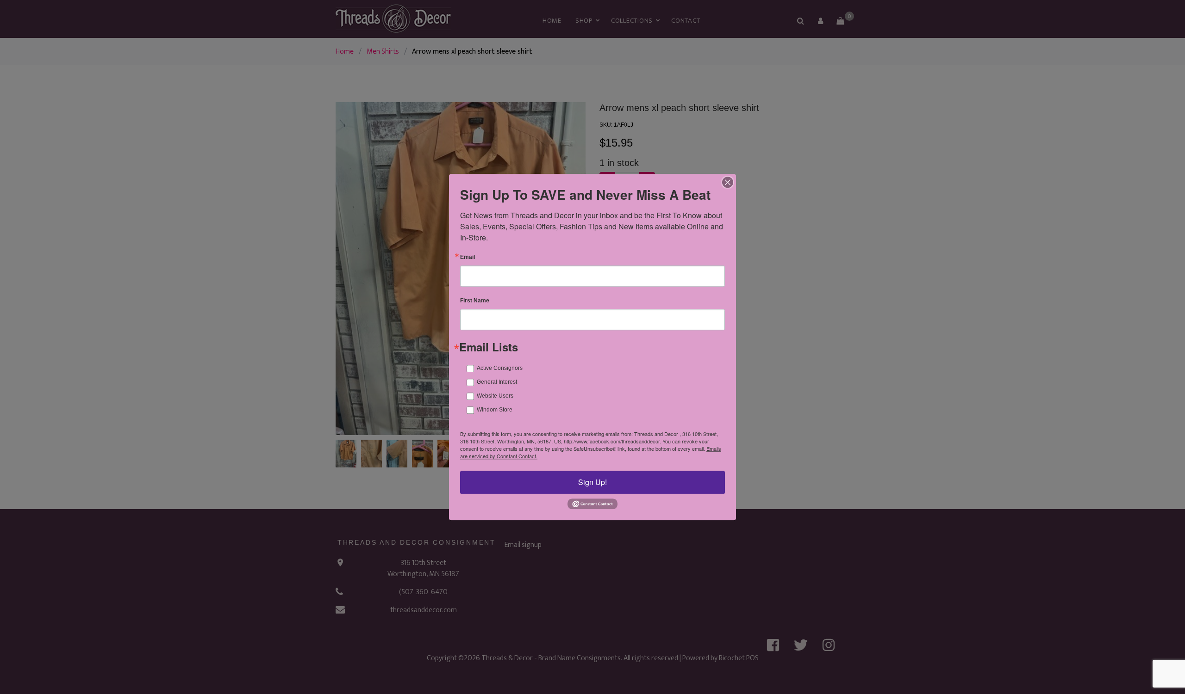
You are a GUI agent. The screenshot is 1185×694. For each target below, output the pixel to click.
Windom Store (494, 409)
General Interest (497, 382)
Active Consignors (500, 368)
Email (467, 257)
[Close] (727, 182)
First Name (474, 300)
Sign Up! (592, 482)
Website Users (495, 396)
